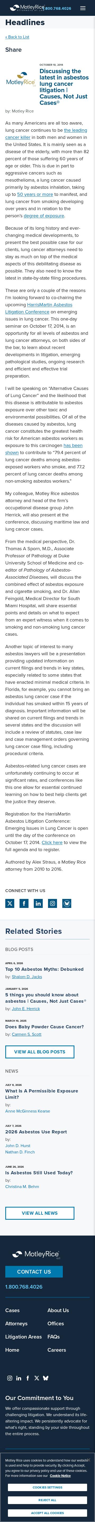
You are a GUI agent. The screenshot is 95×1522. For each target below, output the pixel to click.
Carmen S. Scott (26, 1034)
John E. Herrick (26, 1009)
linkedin (38, 903)
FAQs (54, 1336)
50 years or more (35, 194)
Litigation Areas (23, 1336)
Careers (57, 1350)
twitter (9, 903)
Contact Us (34, 1271)
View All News (40, 1213)
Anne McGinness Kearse (27, 1111)
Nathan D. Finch (20, 1152)
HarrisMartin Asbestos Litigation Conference (38, 308)
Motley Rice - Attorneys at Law (29, 8)
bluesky (45, 1378)
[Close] (88, 1460)
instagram (52, 903)
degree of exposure (44, 215)
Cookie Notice (60, 1475)
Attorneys (16, 1323)
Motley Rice (37, 1255)
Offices (56, 1323)
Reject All (47, 1500)
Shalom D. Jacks (27, 977)
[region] (47, 1487)
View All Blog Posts (39, 1052)
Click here (52, 842)
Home (12, 1350)
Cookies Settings (47, 1487)
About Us (58, 1310)
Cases (12, 1310)
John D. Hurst (17, 1146)
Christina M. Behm (22, 1187)
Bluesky (66, 903)
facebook (24, 903)
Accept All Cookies (47, 1513)
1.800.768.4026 (56, 8)
